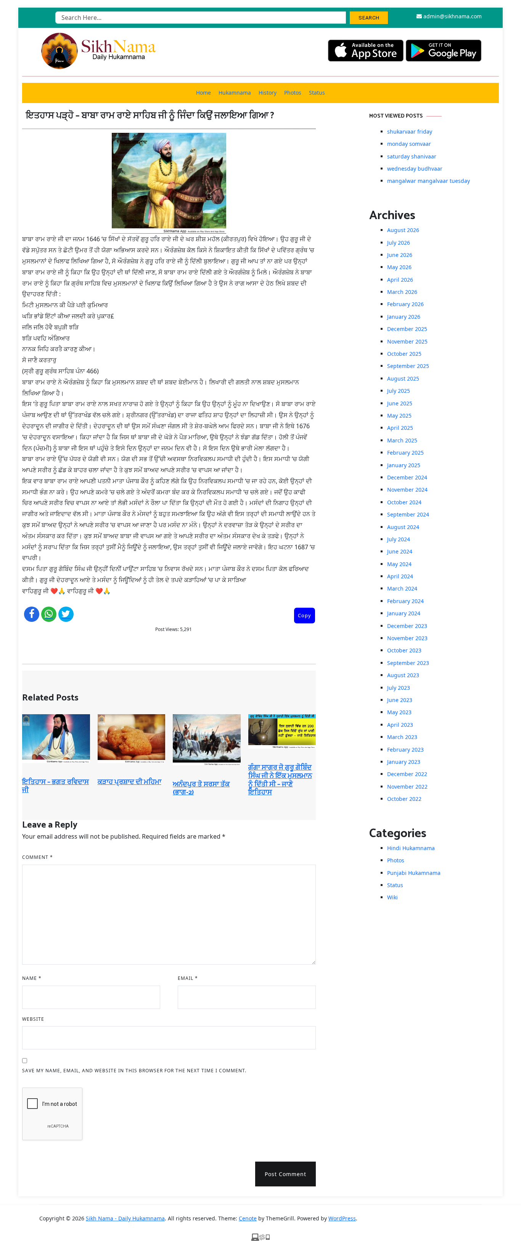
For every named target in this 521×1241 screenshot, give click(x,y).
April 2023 (400, 724)
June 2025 (399, 403)
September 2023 (408, 662)
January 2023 (403, 761)
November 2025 (407, 341)
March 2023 (402, 737)
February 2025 (405, 452)
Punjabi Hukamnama (414, 872)
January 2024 (403, 613)
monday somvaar (409, 143)
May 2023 (399, 712)
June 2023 (399, 700)
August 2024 (403, 527)
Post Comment (285, 1174)
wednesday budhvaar (414, 168)
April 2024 (400, 576)
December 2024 (407, 477)
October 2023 (404, 650)
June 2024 (399, 551)
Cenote (248, 1218)
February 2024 (405, 601)
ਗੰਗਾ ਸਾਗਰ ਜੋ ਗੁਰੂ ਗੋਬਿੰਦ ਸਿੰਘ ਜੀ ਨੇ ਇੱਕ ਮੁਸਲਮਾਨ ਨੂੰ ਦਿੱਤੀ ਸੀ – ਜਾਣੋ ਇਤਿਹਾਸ (280, 780)
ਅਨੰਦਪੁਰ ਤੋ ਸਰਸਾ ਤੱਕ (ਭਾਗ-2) (201, 789)
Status (317, 92)
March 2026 (402, 291)
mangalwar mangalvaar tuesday (428, 180)
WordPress (342, 1218)
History (268, 92)
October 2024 (404, 502)
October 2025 (404, 353)
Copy (304, 615)
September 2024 (408, 514)
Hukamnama (235, 92)
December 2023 (407, 625)
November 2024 (407, 489)
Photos (292, 92)
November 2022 (407, 786)
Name (32, 978)
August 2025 (403, 378)
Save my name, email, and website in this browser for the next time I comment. (134, 1070)
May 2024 (399, 564)
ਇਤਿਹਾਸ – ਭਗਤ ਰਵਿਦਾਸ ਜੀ (55, 786)
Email (188, 978)
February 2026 (405, 304)
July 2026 (398, 242)
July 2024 (398, 539)
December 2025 (407, 328)
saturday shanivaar (411, 156)
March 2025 (402, 440)
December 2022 (407, 774)
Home (203, 92)
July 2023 (398, 687)
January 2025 (403, 465)
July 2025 (398, 390)
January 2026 (403, 316)
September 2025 (408, 366)
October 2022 (404, 798)
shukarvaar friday (409, 131)
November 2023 (407, 638)
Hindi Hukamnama (411, 848)
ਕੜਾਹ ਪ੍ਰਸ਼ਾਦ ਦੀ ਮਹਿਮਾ (129, 782)
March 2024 (402, 588)
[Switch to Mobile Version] (260, 1236)
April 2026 (400, 279)
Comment (37, 857)
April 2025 (400, 427)
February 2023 (405, 749)
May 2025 (399, 415)
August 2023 (403, 675)
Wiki (392, 897)
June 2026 (399, 254)
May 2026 (399, 267)
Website (33, 1019)
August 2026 (403, 230)
